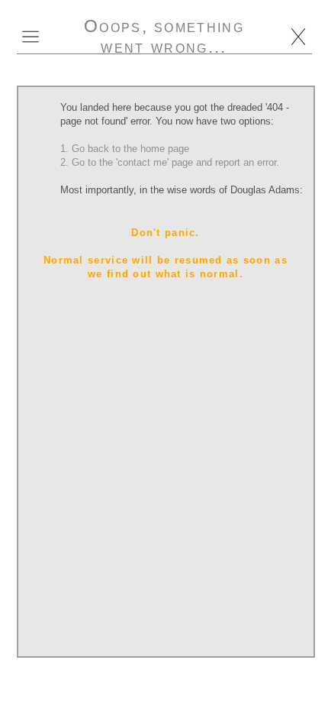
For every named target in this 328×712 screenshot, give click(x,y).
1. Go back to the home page (124, 148)
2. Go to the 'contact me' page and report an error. (169, 162)
